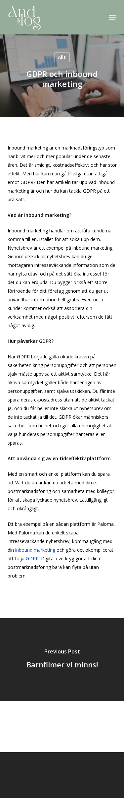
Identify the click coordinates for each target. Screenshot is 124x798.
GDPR (32, 558)
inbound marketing (35, 550)
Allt (62, 57)
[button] (112, 17)
